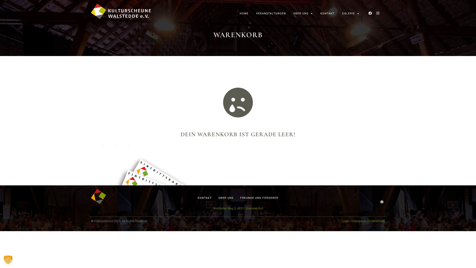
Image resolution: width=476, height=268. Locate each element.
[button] (8, 260)
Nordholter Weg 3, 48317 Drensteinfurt (238, 208)
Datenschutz (376, 221)
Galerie (348, 13)
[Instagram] (377, 13)
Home (244, 13)
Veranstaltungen (271, 13)
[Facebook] (370, 13)
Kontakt (327, 13)
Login (345, 221)
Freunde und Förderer (259, 198)
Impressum (358, 221)
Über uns (300, 13)
